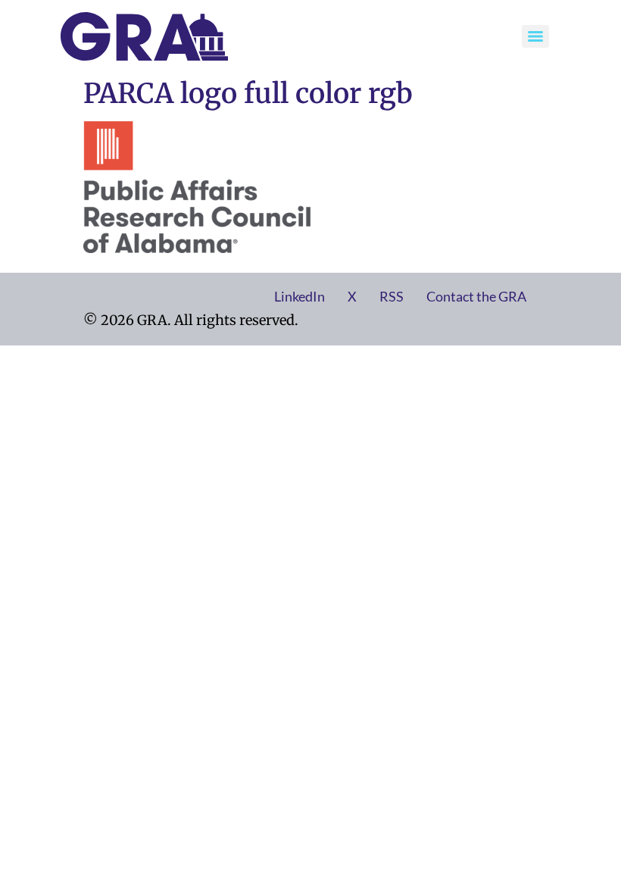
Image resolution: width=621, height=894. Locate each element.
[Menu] (535, 36)
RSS (391, 296)
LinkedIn (299, 296)
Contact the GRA (476, 296)
